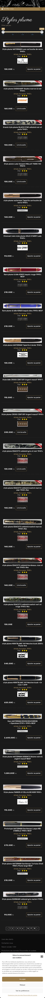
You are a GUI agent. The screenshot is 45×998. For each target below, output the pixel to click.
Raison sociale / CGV (9, 947)
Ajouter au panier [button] (34, 69)
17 (31, 928)
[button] (42, 956)
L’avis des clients (7, 939)
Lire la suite (21, 109)
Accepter (22, 979)
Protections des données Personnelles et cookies (22, 995)
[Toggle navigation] (41, 9)
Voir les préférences (22, 991)
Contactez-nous (7, 943)
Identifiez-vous (8, 9)
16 (28, 928)
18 (34, 928)
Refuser (22, 985)
